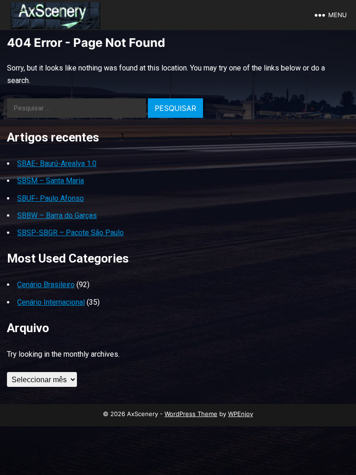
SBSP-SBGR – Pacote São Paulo (70, 232)
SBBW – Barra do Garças (57, 215)
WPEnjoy (240, 413)
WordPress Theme (191, 413)
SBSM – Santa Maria (50, 180)
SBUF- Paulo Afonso (50, 198)
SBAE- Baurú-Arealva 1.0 (56, 163)
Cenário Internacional (51, 302)
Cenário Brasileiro (46, 284)
